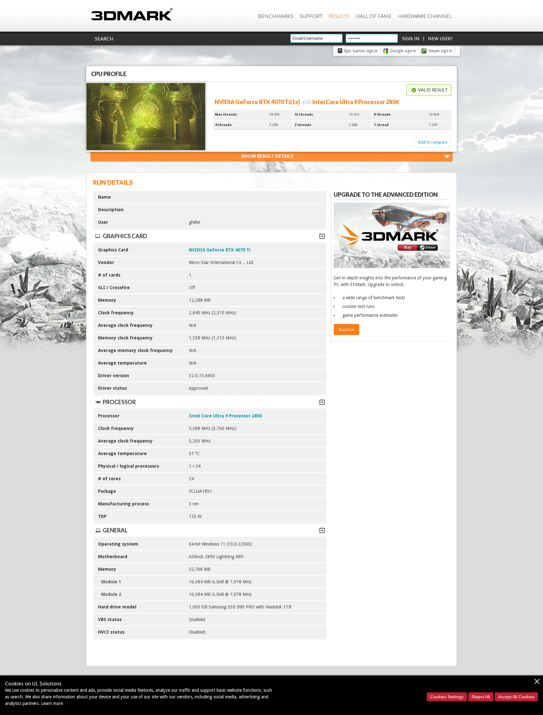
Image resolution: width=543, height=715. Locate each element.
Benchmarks (275, 16)
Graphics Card (125, 236)
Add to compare (432, 142)
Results (339, 16)
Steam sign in (440, 50)
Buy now (346, 329)
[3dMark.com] (132, 14)
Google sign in (403, 50)
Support (311, 16)
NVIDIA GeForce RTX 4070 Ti (219, 249)
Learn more (52, 703)
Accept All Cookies (516, 696)
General (115, 530)
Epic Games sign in (361, 50)
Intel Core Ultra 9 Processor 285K (225, 415)
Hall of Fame (374, 16)
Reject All (481, 696)
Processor (119, 402)
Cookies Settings (446, 696)
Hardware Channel (425, 16)
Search (104, 38)
